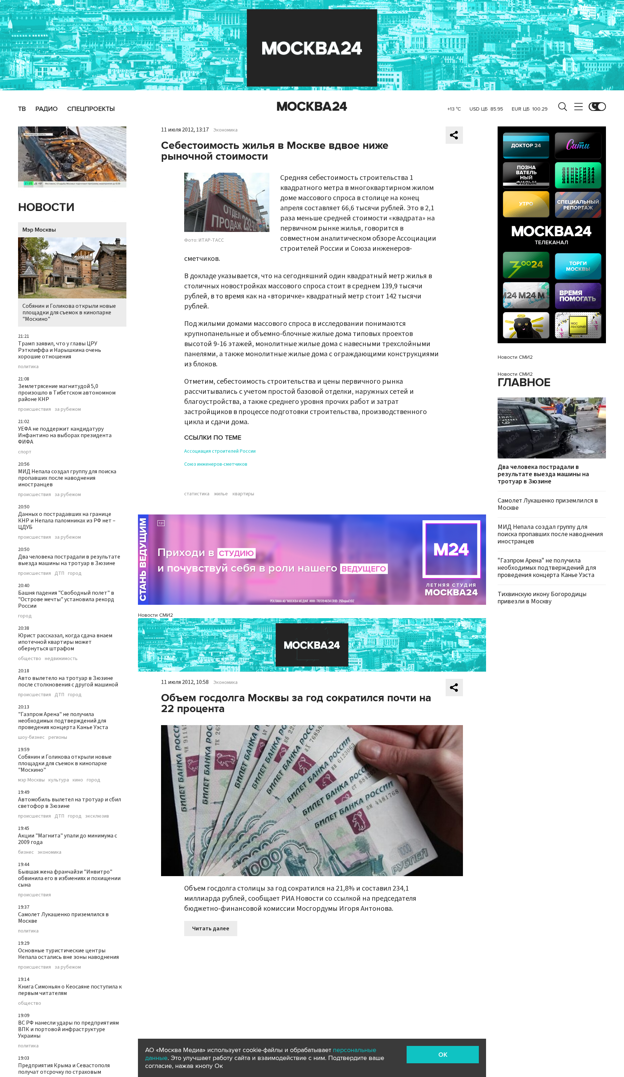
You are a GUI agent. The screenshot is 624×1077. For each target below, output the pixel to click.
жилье (221, 493)
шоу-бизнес (31, 737)
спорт (24, 452)
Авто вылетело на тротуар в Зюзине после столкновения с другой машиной (68, 681)
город (75, 573)
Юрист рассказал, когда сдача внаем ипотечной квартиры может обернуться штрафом (65, 642)
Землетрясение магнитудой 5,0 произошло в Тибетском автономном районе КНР (67, 392)
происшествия (34, 409)
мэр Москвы (31, 780)
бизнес (26, 852)
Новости (46, 208)
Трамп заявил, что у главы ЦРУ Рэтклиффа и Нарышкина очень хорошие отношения (59, 350)
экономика (49, 852)
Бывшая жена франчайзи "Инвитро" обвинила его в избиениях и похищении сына (69, 878)
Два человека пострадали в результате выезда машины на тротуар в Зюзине (69, 560)
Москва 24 (312, 106)
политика (28, 366)
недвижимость (61, 658)
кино (78, 780)
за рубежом (68, 409)
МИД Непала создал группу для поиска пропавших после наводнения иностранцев (67, 478)
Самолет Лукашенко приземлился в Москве (63, 917)
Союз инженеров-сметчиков (215, 464)
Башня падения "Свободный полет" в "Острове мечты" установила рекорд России (66, 599)
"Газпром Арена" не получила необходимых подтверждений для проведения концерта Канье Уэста (63, 720)
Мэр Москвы (39, 229)
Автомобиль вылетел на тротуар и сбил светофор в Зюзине (69, 803)
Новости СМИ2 (155, 615)
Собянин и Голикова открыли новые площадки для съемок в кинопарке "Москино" (69, 312)
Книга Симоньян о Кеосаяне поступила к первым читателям (70, 990)
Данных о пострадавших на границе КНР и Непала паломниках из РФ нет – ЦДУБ (67, 520)
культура (58, 780)
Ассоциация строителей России (220, 451)
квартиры (243, 493)
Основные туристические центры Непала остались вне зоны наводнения (68, 954)
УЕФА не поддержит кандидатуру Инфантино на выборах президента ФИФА (65, 435)
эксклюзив (97, 816)
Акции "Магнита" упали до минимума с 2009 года (67, 839)
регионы (57, 737)
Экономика (225, 130)
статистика (196, 493)
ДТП (59, 573)
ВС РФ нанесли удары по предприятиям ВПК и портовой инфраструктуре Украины (68, 1029)
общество (29, 658)
